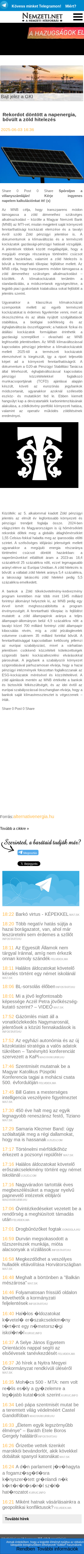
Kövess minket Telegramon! (36, 6)
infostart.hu (11, 939)
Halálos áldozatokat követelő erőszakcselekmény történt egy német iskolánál (41, 1170)
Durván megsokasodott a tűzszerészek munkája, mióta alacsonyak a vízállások (35, 1244)
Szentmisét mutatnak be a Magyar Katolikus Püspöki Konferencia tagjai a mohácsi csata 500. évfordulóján (38, 1074)
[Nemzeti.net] (42, 17)
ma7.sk (74, 914)
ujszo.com (55, 1140)
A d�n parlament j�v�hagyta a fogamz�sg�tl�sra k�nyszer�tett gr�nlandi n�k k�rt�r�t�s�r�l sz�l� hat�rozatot (41, 1479)
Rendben (25, 1548)
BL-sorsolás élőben (35, 986)
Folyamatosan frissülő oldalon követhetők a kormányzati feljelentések (39, 1298)
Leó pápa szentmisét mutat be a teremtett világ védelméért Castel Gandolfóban (40, 1410)
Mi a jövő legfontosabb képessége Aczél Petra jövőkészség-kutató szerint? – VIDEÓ (40, 1001)
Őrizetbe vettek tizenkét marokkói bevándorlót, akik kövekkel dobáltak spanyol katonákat (39, 1451)
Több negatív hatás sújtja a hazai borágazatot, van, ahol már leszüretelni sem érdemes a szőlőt (37, 929)
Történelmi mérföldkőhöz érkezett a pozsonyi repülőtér (34, 1152)
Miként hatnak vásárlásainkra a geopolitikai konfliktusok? (41, 1504)
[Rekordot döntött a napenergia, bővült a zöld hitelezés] (42, 181)
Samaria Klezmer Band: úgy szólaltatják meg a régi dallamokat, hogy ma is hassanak (38, 1134)
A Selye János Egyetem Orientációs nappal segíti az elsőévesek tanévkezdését (33, 1348)
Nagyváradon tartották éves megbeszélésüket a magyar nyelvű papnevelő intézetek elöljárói (38, 1190)
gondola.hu (71, 1229)
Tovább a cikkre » (14, 829)
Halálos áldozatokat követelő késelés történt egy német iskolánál (38, 971)
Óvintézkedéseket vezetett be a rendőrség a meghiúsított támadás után (41, 1214)
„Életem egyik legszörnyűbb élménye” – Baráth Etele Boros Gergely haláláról (37, 1430)
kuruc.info (33, 1333)
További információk (57, 1548)
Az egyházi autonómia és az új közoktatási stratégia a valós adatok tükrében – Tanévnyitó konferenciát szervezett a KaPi (40, 1048)
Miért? (70, 6)
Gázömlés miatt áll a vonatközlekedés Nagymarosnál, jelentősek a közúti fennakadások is (39, 1022)
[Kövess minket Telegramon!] (40, 904)
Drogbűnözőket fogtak (38, 1229)
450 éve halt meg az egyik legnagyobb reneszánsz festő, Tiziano (41, 1113)
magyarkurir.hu (51, 1057)
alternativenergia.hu (33, 816)
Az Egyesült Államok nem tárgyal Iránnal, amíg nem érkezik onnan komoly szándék (37, 953)
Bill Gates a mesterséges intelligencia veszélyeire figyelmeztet (39, 1095)
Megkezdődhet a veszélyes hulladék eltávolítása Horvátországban (41, 1261)
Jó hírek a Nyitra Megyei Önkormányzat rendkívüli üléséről (37, 1365)
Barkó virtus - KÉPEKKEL (42, 914)
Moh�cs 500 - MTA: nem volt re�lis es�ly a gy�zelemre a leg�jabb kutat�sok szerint (40, 1388)
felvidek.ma (59, 959)
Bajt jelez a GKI (17, 96)
